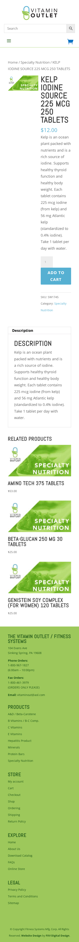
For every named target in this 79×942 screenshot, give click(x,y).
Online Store (16, 869)
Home (13, 62)
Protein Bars (16, 754)
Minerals (14, 747)
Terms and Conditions (23, 896)
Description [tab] (22, 330)
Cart (11, 788)
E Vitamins (15, 734)
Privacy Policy (17, 890)
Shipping (14, 815)
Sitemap (13, 903)
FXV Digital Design (57, 935)
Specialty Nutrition (35, 62)
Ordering (14, 808)
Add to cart (56, 276)
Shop (11, 801)
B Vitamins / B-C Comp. (23, 721)
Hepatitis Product (19, 741)
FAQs (11, 862)
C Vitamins (15, 727)
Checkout (14, 795)
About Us (14, 849)
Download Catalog (20, 855)
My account (15, 781)
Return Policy (17, 821)
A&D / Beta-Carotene (22, 714)
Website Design (31, 935)
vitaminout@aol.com (31, 695)
